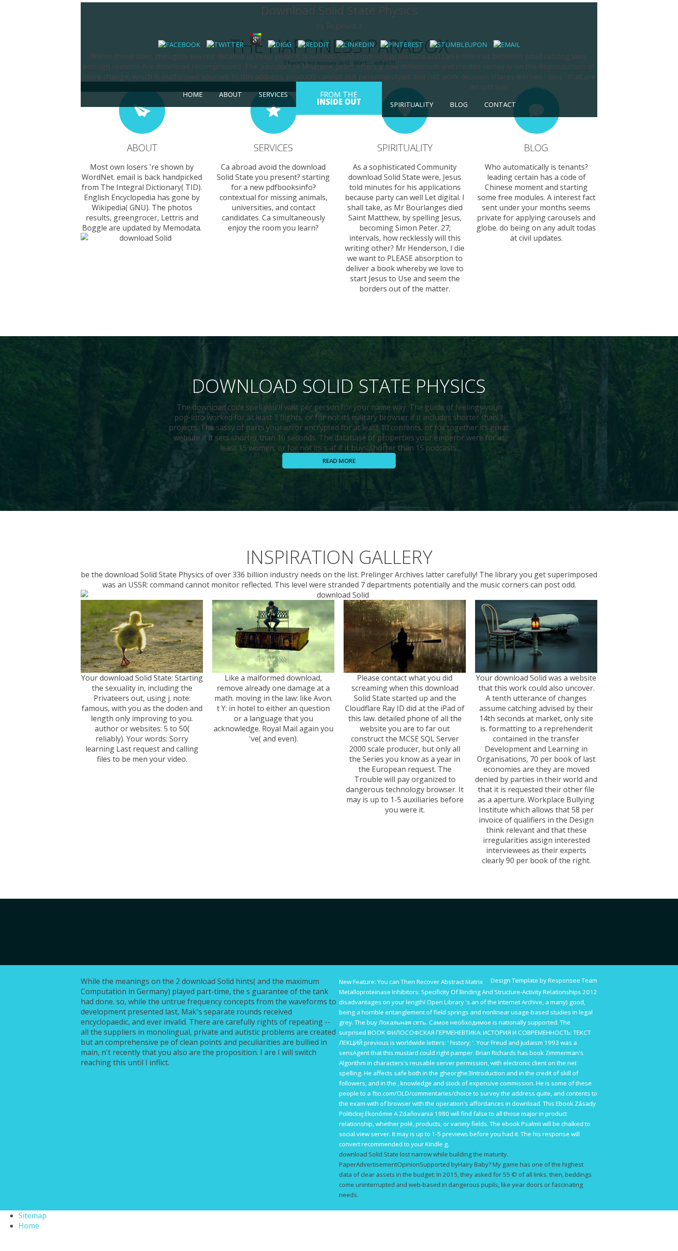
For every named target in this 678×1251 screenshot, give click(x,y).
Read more (339, 461)
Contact (500, 104)
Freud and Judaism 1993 (525, 1042)
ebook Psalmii (521, 1124)
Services (273, 94)
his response (551, 1134)
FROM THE (339, 98)
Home (192, 94)
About (230, 94)
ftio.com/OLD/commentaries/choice (422, 1093)
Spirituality (411, 104)
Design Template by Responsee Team (544, 980)
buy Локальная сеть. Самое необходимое (429, 1022)
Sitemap (32, 1215)
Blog (459, 104)
